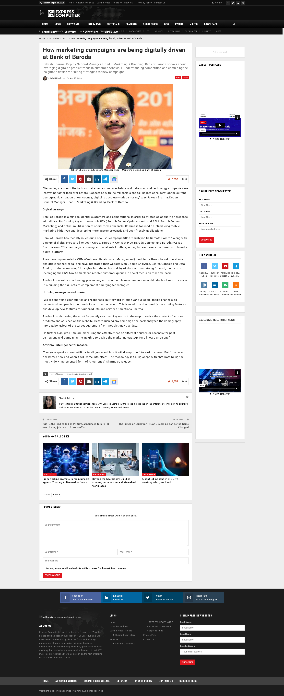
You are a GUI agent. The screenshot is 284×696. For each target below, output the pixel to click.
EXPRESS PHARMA (125, 643)
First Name (204, 199)
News (58, 24)
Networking (174, 31)
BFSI (64, 38)
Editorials (113, 24)
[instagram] (243, 2)
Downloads (211, 24)
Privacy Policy (145, 2)
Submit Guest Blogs (125, 635)
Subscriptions (188, 681)
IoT (147, 31)
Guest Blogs (150, 24)
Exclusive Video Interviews (217, 319)
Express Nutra (156, 630)
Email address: (206, 223)
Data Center (135, 31)
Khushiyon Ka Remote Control (79, 374)
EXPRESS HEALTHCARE (161, 622)
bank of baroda (57, 374)
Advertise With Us (85, 2)
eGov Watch (74, 24)
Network (128, 2)
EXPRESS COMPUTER (160, 626)
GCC (166, 24)
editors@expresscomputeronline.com (62, 617)
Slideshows (111, 32)
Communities (49, 32)
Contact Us (159, 2)
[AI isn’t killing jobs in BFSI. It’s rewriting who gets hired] (165, 459)
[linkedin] (238, 2)
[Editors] (41, 617)
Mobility (158, 31)
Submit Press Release (108, 2)
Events (179, 24)
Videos (194, 24)
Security (206, 31)
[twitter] (233, 2)
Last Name (204, 211)
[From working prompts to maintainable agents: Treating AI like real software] (66, 459)
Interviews (94, 24)
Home (71, 2)
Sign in (218, 2)
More (218, 31)
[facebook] (228, 2)
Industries (70, 32)
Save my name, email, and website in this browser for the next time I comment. (86, 568)
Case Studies (90, 32)
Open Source (191, 31)
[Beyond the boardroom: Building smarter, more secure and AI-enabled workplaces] (115, 459)
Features (131, 24)
